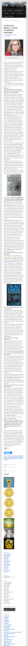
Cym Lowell (6, 623)
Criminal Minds (7, 621)
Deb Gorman (6, 563)
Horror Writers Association (9, 633)
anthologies (20, 457)
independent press (12, 458)
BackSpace (6, 617)
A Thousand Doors (14, 457)
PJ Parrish (6, 568)
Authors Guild (6, 616)
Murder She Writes (7, 641)
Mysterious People (7, 642)
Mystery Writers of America (9, 644)
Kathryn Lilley (6, 565)
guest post (14, 456)
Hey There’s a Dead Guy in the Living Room (12, 632)
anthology (10, 456)
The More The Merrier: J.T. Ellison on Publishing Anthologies (11, 28)
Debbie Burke (6, 557)
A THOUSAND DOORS (10, 263)
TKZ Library (6, 13)
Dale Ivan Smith (7, 570)
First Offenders (7, 627)
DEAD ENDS (8, 255)
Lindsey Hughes (7, 564)
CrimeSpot (6, 620)
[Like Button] (5, 448)
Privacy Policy (20, 13)
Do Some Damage (7, 624)
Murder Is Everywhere (8, 639)
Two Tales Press (12, 69)
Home (5, 10)
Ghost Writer (6, 630)
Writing (5, 457)
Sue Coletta (6, 558)
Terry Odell (6, 567)
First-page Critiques (18, 10)
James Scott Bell (7, 554)
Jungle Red (6, 638)
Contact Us (13, 13)
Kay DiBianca (6, 560)
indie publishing (20, 456)
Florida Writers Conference (9, 629)
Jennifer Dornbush (7, 561)
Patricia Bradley (7, 555)
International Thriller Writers (9, 636)
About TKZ (11, 10)
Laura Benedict (7, 36)
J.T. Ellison (9, 62)
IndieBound (6, 635)
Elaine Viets (6, 571)
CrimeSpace (6, 618)
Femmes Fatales (7, 626)
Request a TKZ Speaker (8, 16)
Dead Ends (6, 458)
